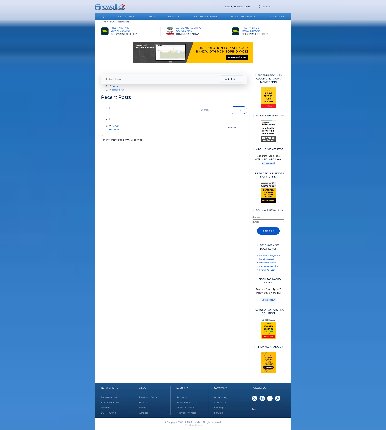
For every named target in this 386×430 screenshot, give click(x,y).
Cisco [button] (151, 16)
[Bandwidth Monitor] (268, 131)
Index (109, 79)
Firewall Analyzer (267, 270)
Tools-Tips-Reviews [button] (243, 16)
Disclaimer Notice (193, 425)
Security (182, 387)
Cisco (142, 387)
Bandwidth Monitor (268, 263)
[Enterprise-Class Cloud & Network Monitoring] (268, 97)
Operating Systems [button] (205, 16)
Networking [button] (126, 16)
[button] (261, 409)
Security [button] (173, 16)
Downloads (276, 16)
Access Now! (268, 163)
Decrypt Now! (268, 300)
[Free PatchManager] (268, 328)
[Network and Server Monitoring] (268, 192)
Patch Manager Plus (268, 266)
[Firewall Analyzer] (268, 362)
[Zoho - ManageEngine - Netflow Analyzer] (193, 52)
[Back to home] (110, 6)
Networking (109, 387)
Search (119, 79)
